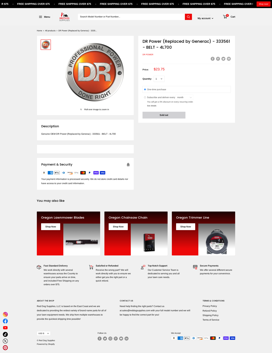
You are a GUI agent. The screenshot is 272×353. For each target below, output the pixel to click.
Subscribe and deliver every (161, 97)
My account (204, 18)
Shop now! (263, 4)
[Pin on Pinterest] (218, 58)
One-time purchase (156, 89)
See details (151, 106)
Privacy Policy (210, 306)
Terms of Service (211, 320)
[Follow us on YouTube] (121, 338)
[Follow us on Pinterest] (116, 338)
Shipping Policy (210, 315)
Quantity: (147, 79)
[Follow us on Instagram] (110, 338)
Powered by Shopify (46, 344)
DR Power (148, 54)
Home (39, 30)
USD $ (41, 333)
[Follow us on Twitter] (105, 338)
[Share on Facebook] (213, 58)
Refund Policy (210, 311)
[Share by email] (229, 58)
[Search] (188, 17)
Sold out (164, 115)
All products (50, 30)
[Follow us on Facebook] (100, 338)
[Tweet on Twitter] (223, 58)
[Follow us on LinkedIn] (126, 338)
